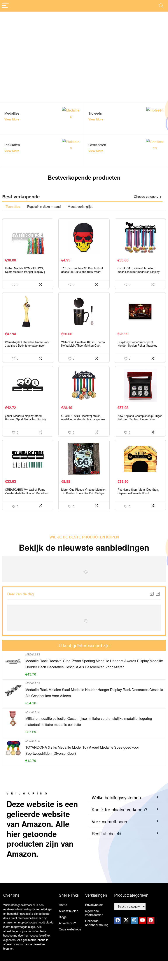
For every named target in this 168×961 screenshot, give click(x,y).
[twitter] (126, 920)
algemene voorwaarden (94, 913)
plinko (41, 520)
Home (63, 905)
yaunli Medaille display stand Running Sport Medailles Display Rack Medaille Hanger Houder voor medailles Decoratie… (27, 421)
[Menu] (5, 6)
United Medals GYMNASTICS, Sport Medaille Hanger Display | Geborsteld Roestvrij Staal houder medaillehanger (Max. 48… (26, 273)
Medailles (32, 654)
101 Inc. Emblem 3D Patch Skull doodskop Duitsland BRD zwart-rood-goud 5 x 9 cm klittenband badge (82, 273)
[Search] (161, 6)
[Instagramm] (134, 920)
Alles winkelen (68, 911)
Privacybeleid (94, 905)
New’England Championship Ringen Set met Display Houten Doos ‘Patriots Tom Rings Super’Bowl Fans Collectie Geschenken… (139, 421)
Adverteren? (67, 923)
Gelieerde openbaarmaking (96, 923)
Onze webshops (70, 929)
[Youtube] (142, 920)
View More (11, 119)
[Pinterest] (150, 920)
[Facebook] (117, 920)
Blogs (62, 917)
